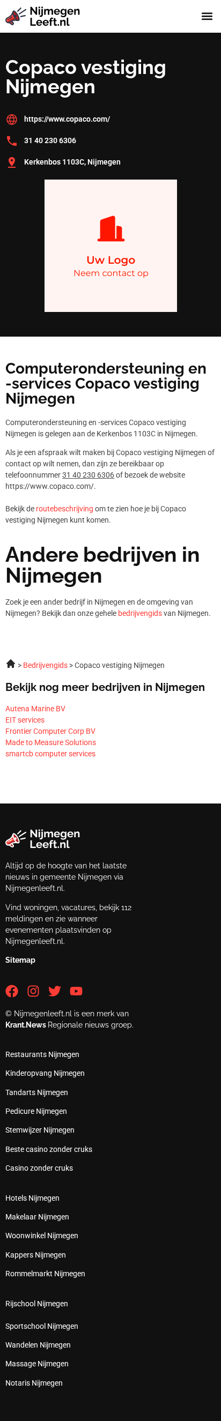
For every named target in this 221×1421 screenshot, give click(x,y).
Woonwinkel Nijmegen (41, 1235)
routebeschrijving (64, 508)
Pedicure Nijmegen (36, 1111)
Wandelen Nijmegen (38, 1345)
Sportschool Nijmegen (41, 1326)
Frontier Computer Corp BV (50, 731)
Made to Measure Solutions (50, 742)
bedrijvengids (140, 613)
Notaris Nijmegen (34, 1383)
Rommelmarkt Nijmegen (45, 1273)
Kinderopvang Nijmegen (45, 1073)
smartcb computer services (50, 753)
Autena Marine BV (35, 708)
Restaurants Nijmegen (42, 1054)
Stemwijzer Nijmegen (40, 1130)
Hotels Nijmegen (32, 1198)
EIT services (25, 720)
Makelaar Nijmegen (37, 1216)
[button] (207, 16)
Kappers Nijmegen (35, 1255)
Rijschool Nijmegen (36, 1303)
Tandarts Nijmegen (36, 1092)
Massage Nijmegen (37, 1363)
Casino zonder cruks (39, 1168)
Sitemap (20, 960)
